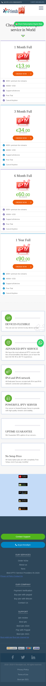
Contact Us (18, 576)
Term (23, 569)
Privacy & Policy (7, 576)
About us (23, 565)
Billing (41, 2)
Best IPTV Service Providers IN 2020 (23, 573)
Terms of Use (23, 675)
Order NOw (23, 561)
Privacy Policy (23, 670)
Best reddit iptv (6, 637)
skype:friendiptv (24, 545)
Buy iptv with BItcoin (23, 599)
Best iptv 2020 (23, 626)
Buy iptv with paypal (23, 595)
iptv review (23, 618)
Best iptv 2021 (23, 634)
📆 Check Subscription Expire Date (29, 24)
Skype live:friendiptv (12, 2)
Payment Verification (23, 590)
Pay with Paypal (23, 630)
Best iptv (23, 622)
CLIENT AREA (34, 2)
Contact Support (23, 537)
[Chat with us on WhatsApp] (40, 343)
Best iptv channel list (21, 637)
